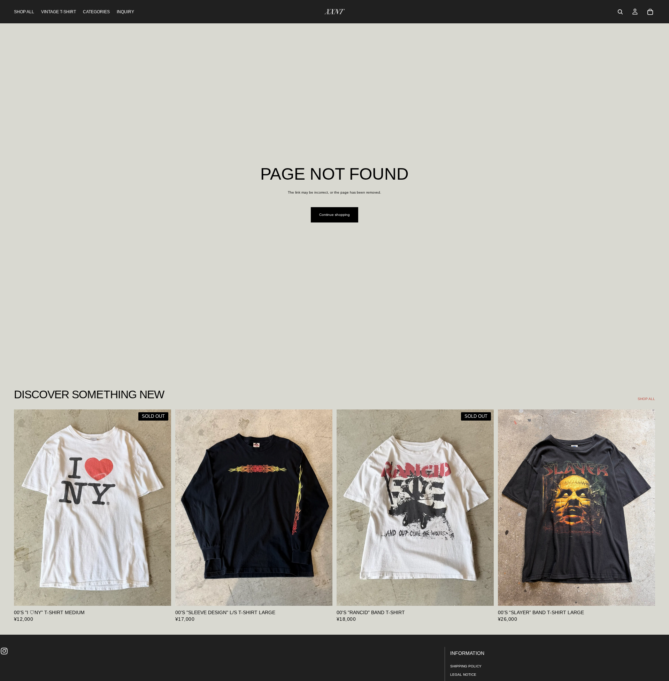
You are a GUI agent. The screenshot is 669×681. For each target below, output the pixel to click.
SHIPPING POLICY (466, 666)
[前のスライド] (24, 507)
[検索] (620, 11)
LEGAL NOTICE (463, 674)
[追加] (321, 595)
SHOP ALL (646, 399)
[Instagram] (4, 651)
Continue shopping (334, 215)
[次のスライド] (160, 507)
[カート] (650, 11)
